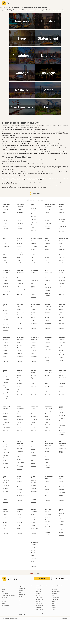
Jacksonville (62, 212)
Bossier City (48, 425)
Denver (47, 339)
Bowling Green (6, 413)
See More (37, 193)
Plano (4, 260)
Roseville (33, 350)
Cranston (61, 421)
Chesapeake (20, 283)
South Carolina (6, 371)
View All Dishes (55, 613)
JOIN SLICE (42, 578)
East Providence (62, 424)
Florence (5, 416)
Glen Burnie (6, 275)
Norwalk (61, 252)
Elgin (18, 257)
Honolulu (5, 511)
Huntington (20, 454)
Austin (4, 249)
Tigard (18, 389)
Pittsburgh (47, 209)
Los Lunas (5, 496)
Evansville (47, 312)
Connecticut (63, 238)
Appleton (19, 348)
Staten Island (6, 215)
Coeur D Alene (20, 495)
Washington (35, 304)
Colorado (48, 337)
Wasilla (33, 514)
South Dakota (33, 477)
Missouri (62, 270)
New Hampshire (49, 442)
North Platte (62, 383)
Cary (4, 322)
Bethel (46, 529)
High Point (5, 319)
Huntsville (33, 444)
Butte (18, 525)
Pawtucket (62, 418)
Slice (31, 573)
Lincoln (61, 372)
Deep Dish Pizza (39, 593)
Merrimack (48, 465)
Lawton (47, 380)
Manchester (48, 445)
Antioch (5, 350)
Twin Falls (19, 487)
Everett (33, 314)
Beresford (33, 496)
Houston (5, 240)
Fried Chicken (55, 599)
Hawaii (5, 509)
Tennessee (6, 337)
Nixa (60, 286)
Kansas (33, 370)
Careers (4, 589)
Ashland (5, 425)
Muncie (47, 317)
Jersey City (34, 208)
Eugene (19, 375)
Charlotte (5, 308)
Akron (46, 252)
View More (5, 228)
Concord (47, 451)
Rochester (5, 223)
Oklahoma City (48, 372)
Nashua (47, 448)
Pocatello (19, 489)
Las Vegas (61, 339)
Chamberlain (34, 499)
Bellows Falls (48, 527)
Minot (60, 527)
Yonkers (5, 226)
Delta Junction (34, 528)
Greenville (5, 382)
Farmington (6, 494)
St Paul (33, 348)
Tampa (60, 215)
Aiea (4, 528)
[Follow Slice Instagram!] (16, 579)
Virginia (20, 270)
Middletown (6, 460)
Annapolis (5, 280)
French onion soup (56, 597)
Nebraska (62, 370)
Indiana (48, 304)
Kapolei (5, 522)
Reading (47, 217)
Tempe (60, 320)
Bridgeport (62, 249)
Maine (61, 476)
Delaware (6, 442)
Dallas (4, 243)
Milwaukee (20, 339)
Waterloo (47, 293)
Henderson (62, 342)
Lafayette (47, 314)
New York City (22, 588)
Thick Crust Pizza (39, 609)
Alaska (33, 509)
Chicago (19, 240)
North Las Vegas (61, 351)
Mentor (47, 257)
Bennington (48, 514)
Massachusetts (36, 238)
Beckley (19, 459)
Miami (60, 206)
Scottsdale (62, 314)
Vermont (48, 509)
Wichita (33, 372)
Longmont (47, 355)
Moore (46, 389)
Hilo (4, 520)
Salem (18, 378)
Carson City (62, 355)
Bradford (47, 532)
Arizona (62, 304)
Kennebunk (62, 492)
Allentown (47, 215)
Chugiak (33, 525)
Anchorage (34, 511)
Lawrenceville (20, 312)
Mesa (60, 312)
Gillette (33, 550)
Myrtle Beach (6, 374)
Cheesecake (54, 589)
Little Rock (34, 411)
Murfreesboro (6, 348)
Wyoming (34, 542)
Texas (5, 238)
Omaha (61, 375)
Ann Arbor (33, 275)
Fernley (61, 360)
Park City (19, 427)
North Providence (62, 431)
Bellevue (33, 320)
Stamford (61, 246)
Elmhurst (19, 260)
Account (4, 601)
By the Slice (38, 595)
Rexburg (19, 492)
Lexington (5, 385)
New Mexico (5, 477)
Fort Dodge (48, 287)
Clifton (33, 227)
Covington (47, 419)
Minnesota (35, 337)
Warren (33, 283)
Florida (61, 204)
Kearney (61, 380)
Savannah (19, 314)
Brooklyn (5, 209)
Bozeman (19, 522)
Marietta (19, 309)
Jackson (5, 356)
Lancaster (47, 226)
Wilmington (6, 444)
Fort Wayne (48, 309)
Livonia (33, 277)
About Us (4, 587)
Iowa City (47, 290)
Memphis (5, 345)
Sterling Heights (33, 286)
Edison (33, 225)
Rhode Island (61, 406)
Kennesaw (19, 323)
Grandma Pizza (39, 603)
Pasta (53, 601)
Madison (19, 342)
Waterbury (61, 260)
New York (6, 204)
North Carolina (6, 305)
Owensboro (6, 419)
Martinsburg (20, 448)
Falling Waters (20, 462)
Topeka (33, 378)
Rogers (33, 408)
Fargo (60, 518)
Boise (18, 478)
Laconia (47, 462)
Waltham (33, 252)
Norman (47, 378)
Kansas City (62, 275)
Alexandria (19, 277)
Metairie (47, 422)
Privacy (3, 603)
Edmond (47, 375)
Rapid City (33, 483)
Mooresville (6, 324)
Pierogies (54, 603)
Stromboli (54, 607)
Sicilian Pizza (38, 589)
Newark (33, 211)
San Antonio (6, 246)
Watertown (34, 491)
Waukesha (19, 359)
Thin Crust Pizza (39, 605)
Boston (33, 240)
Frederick (5, 283)
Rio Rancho (6, 488)
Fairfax (19, 291)
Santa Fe (5, 483)
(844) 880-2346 (65, 618)
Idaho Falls (20, 484)
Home (3, 585)
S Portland (61, 498)
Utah (19, 406)
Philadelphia (48, 206)
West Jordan (20, 419)
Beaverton (19, 383)
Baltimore (5, 272)
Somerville (33, 249)
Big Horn (33, 558)
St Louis (61, 272)
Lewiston (61, 484)
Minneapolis (34, 339)
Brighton (33, 260)
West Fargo (62, 529)
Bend (18, 386)
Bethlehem (48, 223)
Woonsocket (62, 415)
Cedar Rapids (48, 272)
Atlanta (19, 306)
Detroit (33, 272)
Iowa (47, 270)
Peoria (18, 249)
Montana (20, 509)
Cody (32, 561)
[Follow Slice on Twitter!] (10, 579)
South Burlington (47, 520)
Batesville (33, 427)
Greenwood (48, 323)
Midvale (19, 416)
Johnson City (6, 359)
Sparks (61, 348)
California (20, 204)
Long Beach (20, 223)
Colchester (48, 517)
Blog (3, 591)
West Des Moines (47, 281)
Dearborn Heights (33, 291)
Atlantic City (34, 222)
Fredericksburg (21, 289)
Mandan (61, 524)
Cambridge (34, 254)
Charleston (6, 379)
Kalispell (19, 517)
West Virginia (20, 442)
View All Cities (22, 614)
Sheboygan (20, 356)
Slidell (46, 416)
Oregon (19, 370)
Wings (53, 609)
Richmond (19, 280)
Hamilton (19, 531)
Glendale (61, 317)
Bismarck (61, 516)
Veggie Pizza (38, 591)
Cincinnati (47, 243)
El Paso (5, 257)
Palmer (33, 522)
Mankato (33, 345)
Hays (32, 389)
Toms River (34, 213)
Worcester (33, 243)
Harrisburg (48, 212)
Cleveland (47, 249)
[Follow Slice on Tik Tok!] (12, 579)
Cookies (54, 595)
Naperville (19, 243)
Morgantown (20, 451)
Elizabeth (33, 216)
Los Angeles (20, 206)
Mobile (33, 452)
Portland (19, 372)
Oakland (19, 220)
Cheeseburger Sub (56, 591)
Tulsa (46, 383)
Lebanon (61, 289)
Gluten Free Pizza (39, 597)
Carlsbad (5, 491)
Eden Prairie (34, 359)
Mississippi (49, 476)
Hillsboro (19, 380)
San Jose (19, 215)
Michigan (34, 270)
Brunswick (61, 489)
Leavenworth (34, 392)
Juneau (33, 517)
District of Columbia (62, 442)
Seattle (33, 306)
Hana (4, 531)
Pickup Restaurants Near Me (8, 595)
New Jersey (33, 205)
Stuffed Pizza (38, 607)
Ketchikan (33, 520)
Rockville (5, 289)
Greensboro (6, 313)
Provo (18, 413)
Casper (33, 547)
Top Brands (4, 597)
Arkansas (34, 406)
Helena (19, 514)
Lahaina (5, 514)
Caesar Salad (55, 587)
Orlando (61, 209)
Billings (19, 511)
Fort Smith (33, 425)
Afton (32, 555)
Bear (4, 458)
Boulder (47, 360)
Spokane (33, 309)
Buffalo (5, 217)
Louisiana (48, 406)
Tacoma (33, 317)
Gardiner (19, 528)
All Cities (37, 573)
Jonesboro (33, 413)
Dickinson (61, 521)
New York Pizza (39, 587)
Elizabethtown (6, 427)
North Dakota (61, 510)
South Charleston (20, 465)
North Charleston (6, 388)
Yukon (46, 392)
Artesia (5, 499)
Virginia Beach (20, 272)
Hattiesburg (48, 481)
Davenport (47, 277)
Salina (32, 380)
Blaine (32, 353)
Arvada (47, 357)
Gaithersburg (6, 291)
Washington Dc (63, 448)
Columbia (5, 277)
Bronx (4, 212)
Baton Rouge (48, 411)
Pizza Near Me (5, 593)
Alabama (34, 442)
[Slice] (4, 3)
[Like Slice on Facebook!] (8, 579)
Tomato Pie (38, 601)
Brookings (33, 488)
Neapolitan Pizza (39, 599)
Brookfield (19, 350)
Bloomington (20, 252)
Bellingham (34, 323)
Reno (60, 345)
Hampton (47, 454)
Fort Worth (6, 252)
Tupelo (46, 478)
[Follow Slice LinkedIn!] (14, 579)
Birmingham (34, 446)
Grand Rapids (34, 280)
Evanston (33, 564)
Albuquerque (6, 480)
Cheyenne (33, 544)
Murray (19, 422)
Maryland (6, 270)
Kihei (4, 525)
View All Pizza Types (40, 613)
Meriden (61, 254)
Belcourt (61, 532)
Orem (18, 425)
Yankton (33, 494)
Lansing (33, 294)
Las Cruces (6, 485)
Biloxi (46, 487)
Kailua (4, 517)
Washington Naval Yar (62, 451)
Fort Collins (48, 349)
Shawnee (33, 386)
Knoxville (5, 342)
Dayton (47, 254)
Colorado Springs (47, 343)
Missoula (19, 520)
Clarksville (5, 353)
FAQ (3, 599)
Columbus (47, 240)
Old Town (61, 495)
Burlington (47, 511)
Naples (61, 229)
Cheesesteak (55, 593)
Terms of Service (5, 605)
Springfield (20, 254)
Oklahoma (48, 370)
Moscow (19, 498)
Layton (19, 411)
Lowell (32, 257)
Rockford (19, 246)
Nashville (5, 339)
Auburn (61, 478)
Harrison (33, 422)
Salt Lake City (20, 408)
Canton (47, 260)
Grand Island (62, 378)
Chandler (61, 323)
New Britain (62, 257)
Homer (33, 531)
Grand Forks (62, 513)
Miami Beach (62, 226)
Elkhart (47, 320)
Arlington (5, 254)
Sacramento (20, 217)
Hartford (61, 243)
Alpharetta (19, 317)
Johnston (61, 428)
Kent (32, 326)
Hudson (47, 459)
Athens (19, 326)
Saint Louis (62, 280)
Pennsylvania (50, 204)
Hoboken (33, 219)
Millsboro (5, 455)
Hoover (33, 458)
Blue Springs (62, 291)
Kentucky (6, 406)
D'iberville (47, 498)
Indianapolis (48, 306)
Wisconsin (20, 337)
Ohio (46, 238)
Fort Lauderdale (62, 218)
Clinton (47, 492)
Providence (62, 409)
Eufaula (47, 386)
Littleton (47, 352)
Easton (47, 220)
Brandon (47, 489)
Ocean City (6, 286)
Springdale (34, 416)
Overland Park (34, 375)
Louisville (5, 408)
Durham (5, 316)
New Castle (6, 452)
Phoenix (61, 306)
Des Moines (48, 275)
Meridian (19, 481)
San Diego (19, 209)
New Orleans (48, 408)
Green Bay (19, 353)
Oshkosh (19, 345)
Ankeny (47, 284)
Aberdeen (33, 485)
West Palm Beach (62, 222)
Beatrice (61, 392)
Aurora (47, 346)
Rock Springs (34, 553)
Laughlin (61, 357)
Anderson (5, 396)
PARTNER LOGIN (59, 578)
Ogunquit (61, 487)
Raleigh (5, 311)
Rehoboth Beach (5, 464)
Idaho (19, 476)
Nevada (62, 337)
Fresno (19, 226)
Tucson (61, 309)
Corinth (47, 495)
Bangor (61, 481)
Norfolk (19, 275)
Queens (5, 220)
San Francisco (20, 212)
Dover (4, 449)
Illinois (19, 238)
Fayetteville (6, 327)
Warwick (61, 412)
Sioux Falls (34, 480)
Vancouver (33, 312)
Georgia (20, 304)
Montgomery (34, 455)
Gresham (19, 392)
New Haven (62, 240)
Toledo (46, 246)
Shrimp (53, 605)
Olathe (33, 383)
